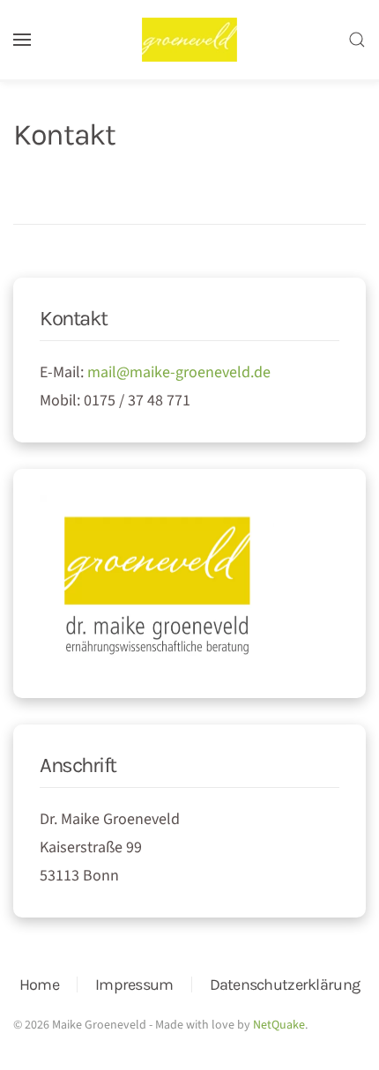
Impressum (134, 984)
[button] (22, 39)
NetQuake (279, 1025)
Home (39, 984)
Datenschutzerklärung (285, 984)
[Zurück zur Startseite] (189, 39)
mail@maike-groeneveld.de (179, 372)
